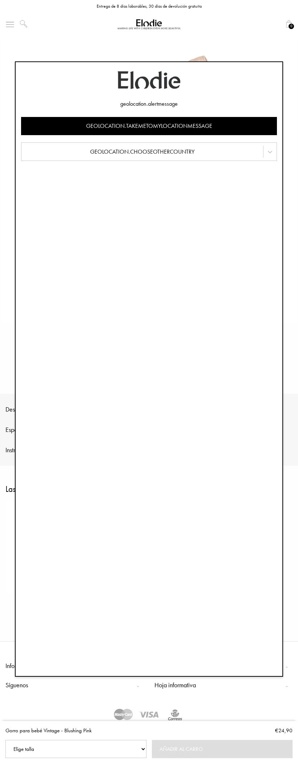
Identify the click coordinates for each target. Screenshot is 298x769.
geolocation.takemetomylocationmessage (149, 126)
